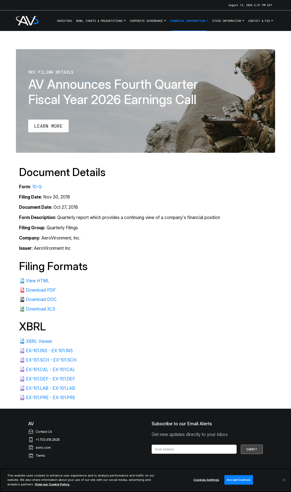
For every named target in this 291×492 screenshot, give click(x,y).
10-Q (37, 186)
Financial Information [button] (187, 21)
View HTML (37, 280)
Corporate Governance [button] (146, 21)
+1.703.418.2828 (48, 439)
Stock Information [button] (226, 21)
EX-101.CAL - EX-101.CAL (50, 369)
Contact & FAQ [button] (259, 21)
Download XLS (40, 309)
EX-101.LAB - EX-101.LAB (50, 388)
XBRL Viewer (39, 341)
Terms (40, 455)
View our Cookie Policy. (52, 484)
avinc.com (43, 447)
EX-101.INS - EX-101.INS (49, 350)
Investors (64, 21)
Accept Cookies (239, 480)
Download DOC (41, 299)
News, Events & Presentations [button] (99, 21)
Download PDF (41, 290)
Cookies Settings (206, 480)
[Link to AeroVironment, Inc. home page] (21, 20)
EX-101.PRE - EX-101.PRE (50, 397)
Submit (251, 449)
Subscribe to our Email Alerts (182, 423)
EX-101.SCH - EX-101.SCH (51, 360)
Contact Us (44, 431)
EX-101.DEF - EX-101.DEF (50, 379)
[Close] (284, 480)
